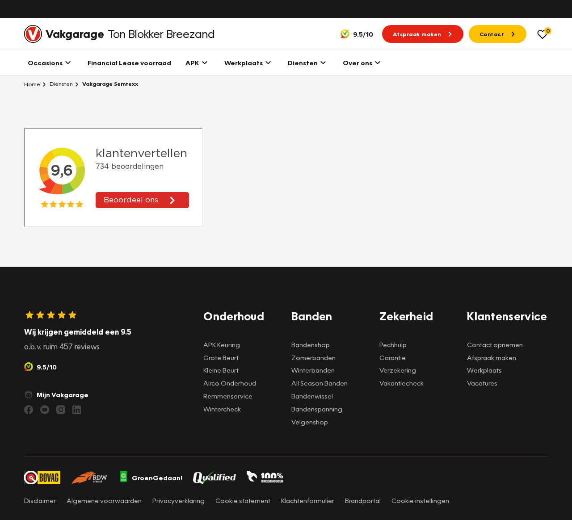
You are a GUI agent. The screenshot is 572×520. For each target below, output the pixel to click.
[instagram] (60, 409)
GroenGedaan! (157, 478)
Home (32, 84)
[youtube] (44, 409)
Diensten (60, 84)
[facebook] (28, 409)
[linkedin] (76, 409)
